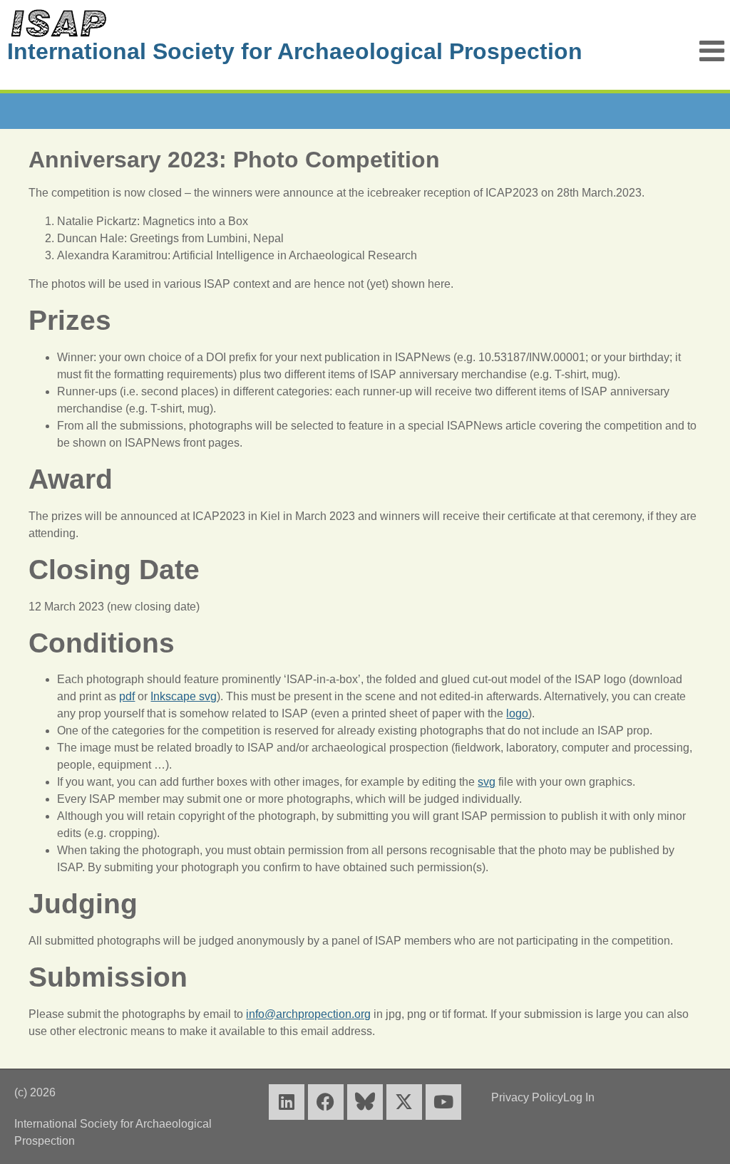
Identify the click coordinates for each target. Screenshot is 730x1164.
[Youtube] (443, 1102)
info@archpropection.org (308, 1014)
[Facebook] (326, 1102)
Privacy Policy (527, 1097)
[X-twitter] (404, 1102)
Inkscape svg (183, 696)
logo (517, 713)
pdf (127, 696)
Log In (579, 1097)
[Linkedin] (286, 1102)
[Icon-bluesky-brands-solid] (365, 1102)
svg (486, 782)
